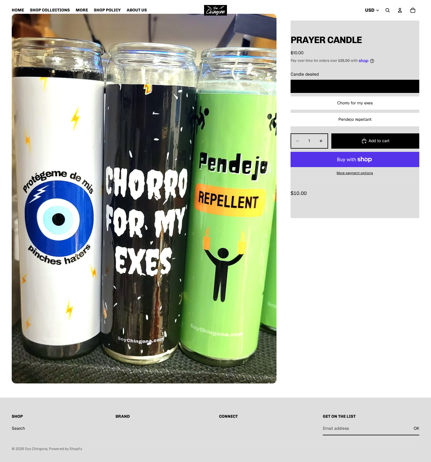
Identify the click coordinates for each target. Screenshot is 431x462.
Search (18, 428)
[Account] (399, 10)
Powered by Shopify (65, 448)
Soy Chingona (36, 448)
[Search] (387, 10)
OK (416, 428)
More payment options (355, 173)
